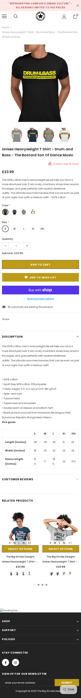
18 (9, 307)
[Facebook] (5, 662)
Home (5, 27)
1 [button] (35, 585)
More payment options (40, 298)
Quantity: (8, 239)
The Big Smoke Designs (20, 556)
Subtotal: (7, 253)
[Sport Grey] (23, 573)
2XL (42, 228)
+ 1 (29, 542)
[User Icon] (64, 16)
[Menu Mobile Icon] (4, 16)
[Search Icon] (16, 16)
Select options (20, 549)
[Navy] (17, 573)
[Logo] (40, 16)
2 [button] (39, 585)
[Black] (11, 573)
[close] (78, 6)
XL (33, 228)
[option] (40, 83)
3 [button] (42, 585)
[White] (29, 573)
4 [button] (46, 585)
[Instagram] (15, 662)
